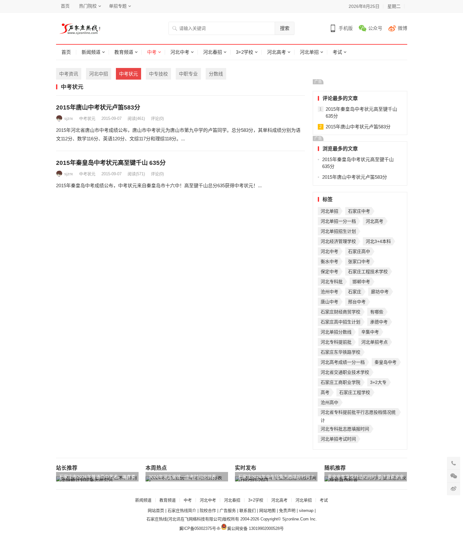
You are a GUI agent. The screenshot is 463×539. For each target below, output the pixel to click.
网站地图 (267, 510)
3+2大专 (378, 382)
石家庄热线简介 (182, 510)
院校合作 (208, 510)
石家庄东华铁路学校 (340, 352)
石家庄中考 (359, 211)
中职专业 (188, 73)
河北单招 (309, 52)
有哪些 (376, 311)
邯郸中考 (361, 281)
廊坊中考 (380, 291)
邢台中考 (357, 301)
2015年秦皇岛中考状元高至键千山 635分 (111, 163)
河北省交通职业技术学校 (345, 372)
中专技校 (158, 73)
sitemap (306, 510)
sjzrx (68, 118)
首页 (65, 5)
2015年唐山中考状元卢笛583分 (98, 107)
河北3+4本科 (378, 241)
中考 (152, 52)
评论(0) (157, 118)
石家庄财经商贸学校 (340, 311)
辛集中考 (370, 331)
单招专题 (118, 5)
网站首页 (156, 510)
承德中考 (379, 321)
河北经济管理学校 (338, 241)
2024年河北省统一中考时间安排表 (182, 476)
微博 (402, 28)
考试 (337, 52)
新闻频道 (91, 52)
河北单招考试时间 (338, 438)
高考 (325, 392)
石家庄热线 (156, 519)
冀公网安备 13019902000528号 (255, 528)
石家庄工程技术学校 (368, 271)
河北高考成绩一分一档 (343, 362)
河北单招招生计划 (338, 231)
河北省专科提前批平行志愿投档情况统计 (358, 413)
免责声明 (287, 510)
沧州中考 (329, 291)
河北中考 (179, 52)
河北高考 (276, 52)
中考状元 (128, 73)
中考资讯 (68, 73)
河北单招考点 (374, 342)
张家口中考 (359, 261)
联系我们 (247, 510)
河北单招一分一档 (338, 221)
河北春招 (212, 52)
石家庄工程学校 (354, 392)
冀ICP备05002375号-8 (199, 528)
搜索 (284, 28)
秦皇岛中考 (385, 362)
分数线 (216, 73)
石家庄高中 (359, 251)
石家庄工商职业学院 (340, 382)
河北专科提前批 (336, 342)
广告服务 (228, 510)
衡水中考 (329, 261)
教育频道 (123, 52)
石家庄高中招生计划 (340, 321)
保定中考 (329, 271)
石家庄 (354, 291)
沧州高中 (329, 402)
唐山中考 (329, 301)
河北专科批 (332, 281)
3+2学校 (244, 52)
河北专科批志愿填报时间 (345, 428)
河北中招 (98, 73)
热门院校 (88, 5)
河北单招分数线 (336, 331)
